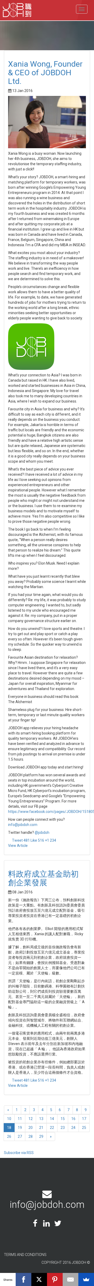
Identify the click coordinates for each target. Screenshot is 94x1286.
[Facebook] (23, 1279)
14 (52, 1119)
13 (41, 1119)
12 (30, 1119)
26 (9, 1136)
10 (9, 1119)
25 (84, 1128)
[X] (39, 1279)
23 (63, 1128)
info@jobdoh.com (22, 825)
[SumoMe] (86, 1279)
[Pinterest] (55, 1279)
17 (84, 1119)
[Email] (70, 1279)
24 (73, 1128)
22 (52, 1128)
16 (73, 1119)
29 (41, 1136)
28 (30, 1136)
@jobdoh (42, 832)
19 (20, 1128)
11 (20, 1119)
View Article (18, 845)
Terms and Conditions (25, 1255)
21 (41, 1128)
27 (20, 1136)
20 (30, 1128)
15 (63, 1119)
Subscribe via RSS (19, 1153)
